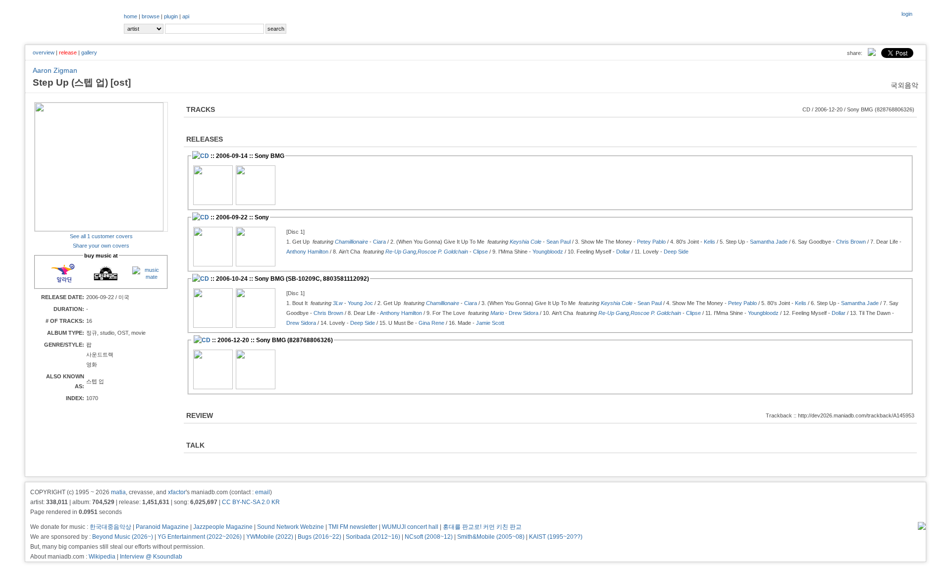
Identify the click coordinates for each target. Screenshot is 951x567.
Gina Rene (431, 323)
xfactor (177, 492)
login (906, 14)
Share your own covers (101, 246)
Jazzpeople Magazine (223, 526)
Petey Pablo (651, 242)
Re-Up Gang (400, 252)
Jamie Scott (490, 323)
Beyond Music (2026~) (122, 536)
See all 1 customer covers (101, 236)
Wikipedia (102, 556)
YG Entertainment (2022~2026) (200, 536)
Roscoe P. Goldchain (443, 252)
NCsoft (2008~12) (429, 536)
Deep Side (676, 252)
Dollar (623, 252)
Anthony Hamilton (307, 252)
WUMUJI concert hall (410, 526)
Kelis (709, 242)
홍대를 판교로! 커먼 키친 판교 (482, 526)
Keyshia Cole (525, 242)
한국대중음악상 (110, 526)
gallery (89, 52)
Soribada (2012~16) (373, 536)
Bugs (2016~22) (319, 536)
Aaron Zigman (55, 70)
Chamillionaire (351, 242)
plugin (171, 16)
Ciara (379, 242)
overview (43, 52)
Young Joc (360, 303)
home (130, 16)
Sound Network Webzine (290, 526)
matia (118, 492)
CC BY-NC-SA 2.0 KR (251, 502)
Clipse (480, 252)
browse (150, 16)
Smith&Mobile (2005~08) (491, 536)
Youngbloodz (547, 252)
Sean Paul (558, 242)
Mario (497, 313)
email (262, 492)
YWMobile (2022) (269, 536)
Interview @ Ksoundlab (151, 556)
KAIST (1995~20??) (555, 536)
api (185, 16)
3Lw (338, 303)
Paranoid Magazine (162, 526)
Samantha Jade (769, 242)
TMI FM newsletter (352, 526)
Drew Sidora (523, 313)
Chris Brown (851, 242)
